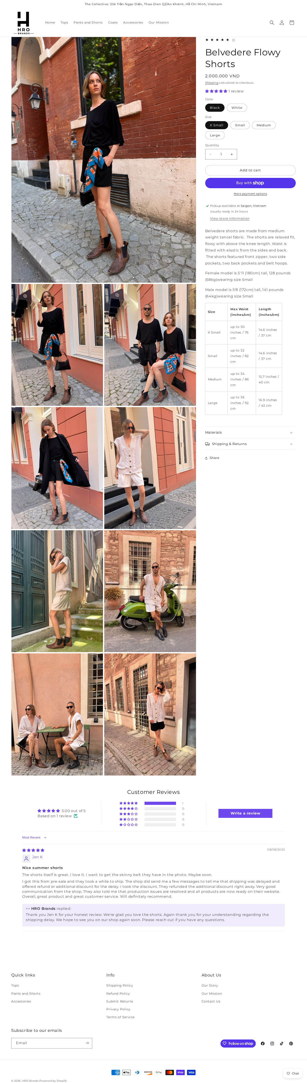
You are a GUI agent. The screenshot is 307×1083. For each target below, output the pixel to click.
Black (215, 108)
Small (240, 125)
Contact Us (211, 1001)
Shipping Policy (119, 986)
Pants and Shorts (25, 993)
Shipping (211, 83)
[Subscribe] (87, 1043)
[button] (272, 23)
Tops (15, 986)
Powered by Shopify (53, 1080)
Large (215, 135)
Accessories (21, 1001)
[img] (33, 850)
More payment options (250, 193)
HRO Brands (30, 1080)
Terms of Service (120, 1017)
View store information (229, 218)
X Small (216, 125)
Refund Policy (118, 993)
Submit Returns (119, 1001)
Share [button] (214, 458)
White (236, 108)
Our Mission (212, 993)
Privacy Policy (118, 1009)
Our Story (210, 986)
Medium (264, 125)
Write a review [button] (245, 813)
